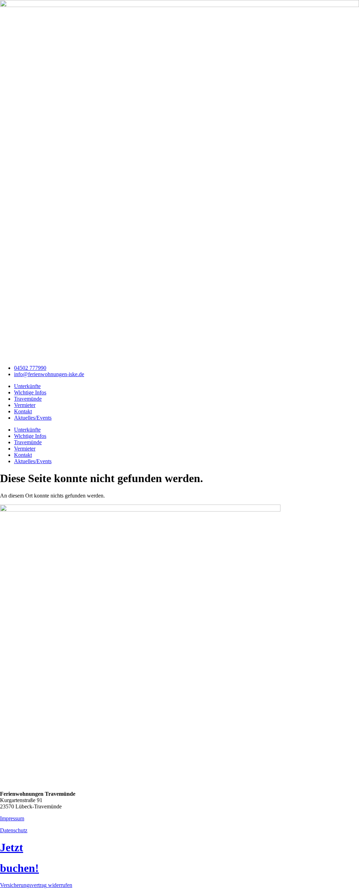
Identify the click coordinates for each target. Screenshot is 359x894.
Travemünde (28, 399)
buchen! (19, 868)
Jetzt (11, 847)
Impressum (12, 818)
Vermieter (24, 405)
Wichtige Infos (30, 392)
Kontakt (23, 411)
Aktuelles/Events (33, 418)
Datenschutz (13, 830)
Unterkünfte (27, 386)
